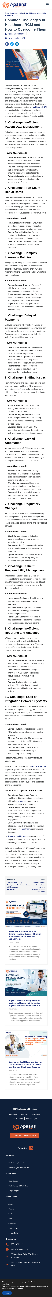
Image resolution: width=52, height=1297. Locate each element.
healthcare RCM (39, 107)
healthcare (22, 801)
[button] (47, 3)
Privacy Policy (13, 1233)
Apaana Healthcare (17, 836)
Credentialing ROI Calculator (18, 1186)
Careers (11, 1209)
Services (10, 1156)
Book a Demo (13, 1228)
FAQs (10, 1218)
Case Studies (13, 1181)
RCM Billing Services (32, 13)
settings (20, 1288)
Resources (11, 1174)
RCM (21, 13)
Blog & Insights (13, 1191)
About (10, 1204)
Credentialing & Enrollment (17, 1163)
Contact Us (12, 1223)
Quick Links (11, 1197)
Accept (7, 1293)
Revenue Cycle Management (18, 1168)
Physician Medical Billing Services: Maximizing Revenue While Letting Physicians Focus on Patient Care (25, 1003)
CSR (10, 1214)
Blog (7, 13)
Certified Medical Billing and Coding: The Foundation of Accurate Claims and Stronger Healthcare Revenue (25, 1064)
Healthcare (14, 13)
